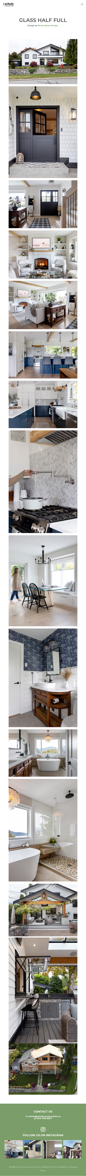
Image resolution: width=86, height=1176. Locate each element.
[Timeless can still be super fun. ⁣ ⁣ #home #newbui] (13, 1149)
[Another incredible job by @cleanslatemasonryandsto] (72, 1149)
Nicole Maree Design (48, 25)
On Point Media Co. (60, 1167)
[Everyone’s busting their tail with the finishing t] (33, 1149)
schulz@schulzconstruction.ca (44, 1116)
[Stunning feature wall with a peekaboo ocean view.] (53, 1149)
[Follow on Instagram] (43, 1129)
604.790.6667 (44, 1118)
